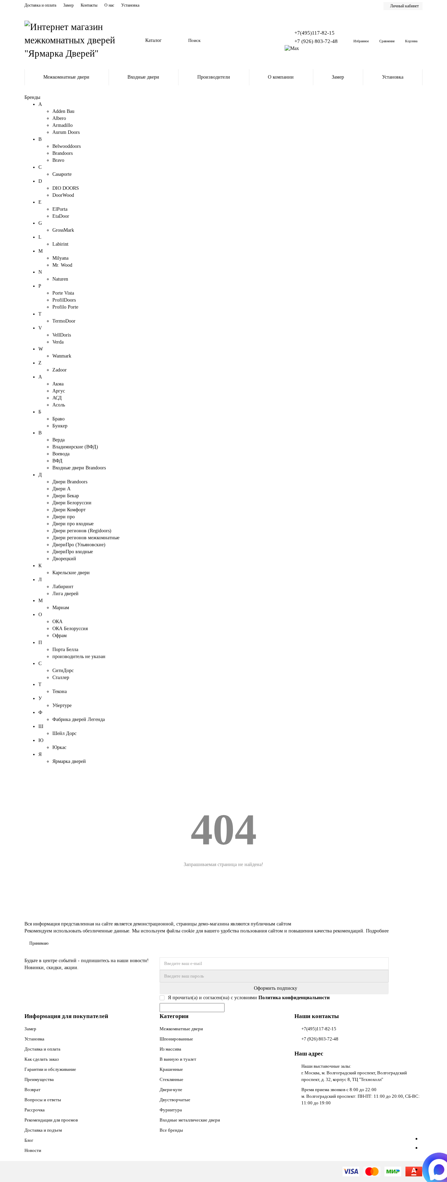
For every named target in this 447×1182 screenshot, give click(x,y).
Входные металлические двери (190, 1120)
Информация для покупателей (66, 1016)
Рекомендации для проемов (51, 1120)
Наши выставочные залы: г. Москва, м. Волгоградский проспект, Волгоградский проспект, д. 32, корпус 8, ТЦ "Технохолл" (354, 1073)
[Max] (292, 48)
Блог (28, 1140)
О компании (281, 77)
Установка (130, 5)
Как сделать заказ (41, 1059)
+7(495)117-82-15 (314, 33)
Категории (174, 1016)
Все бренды (171, 1130)
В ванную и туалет (178, 1059)
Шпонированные (176, 1039)
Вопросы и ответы (42, 1099)
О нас (109, 5)
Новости (32, 1150)
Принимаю (39, 943)
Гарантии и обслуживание (50, 1069)
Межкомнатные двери (66, 77)
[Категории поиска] (179, 40)
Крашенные (171, 1069)
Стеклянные (171, 1079)
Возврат (32, 1089)
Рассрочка (34, 1109)
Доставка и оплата (40, 5)
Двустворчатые (175, 1099)
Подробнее (377, 931)
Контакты (89, 5)
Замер (68, 5)
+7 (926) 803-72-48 (316, 41)
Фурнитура (171, 1109)
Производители (213, 77)
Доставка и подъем (43, 1130)
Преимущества (39, 1079)
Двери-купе (171, 1089)
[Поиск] (262, 40)
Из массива (170, 1049)
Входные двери (143, 77)
